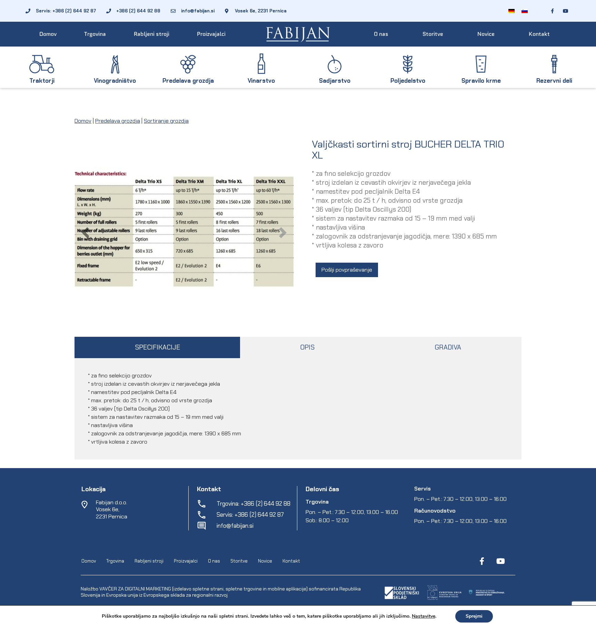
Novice (486, 34)
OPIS (307, 347)
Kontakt (539, 34)
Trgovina (95, 34)
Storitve (433, 34)
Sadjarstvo (334, 80)
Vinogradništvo (115, 80)
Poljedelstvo (407, 80)
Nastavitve (423, 616)
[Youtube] (500, 561)
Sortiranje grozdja (166, 120)
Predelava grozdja (188, 80)
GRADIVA (448, 347)
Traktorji (41, 80)
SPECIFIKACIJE (157, 347)
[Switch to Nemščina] (511, 11)
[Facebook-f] (481, 561)
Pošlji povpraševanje (346, 269)
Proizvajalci (211, 34)
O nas (381, 34)
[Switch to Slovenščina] (524, 11)
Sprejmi (474, 616)
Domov (48, 34)
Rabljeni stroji (151, 34)
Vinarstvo (261, 80)
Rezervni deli (554, 80)
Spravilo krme (481, 80)
